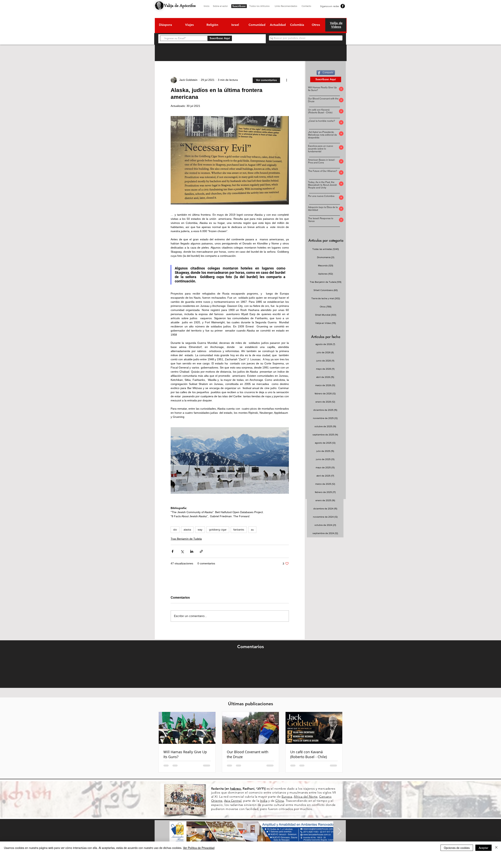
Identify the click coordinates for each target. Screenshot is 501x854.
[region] (165, 25)
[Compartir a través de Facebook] (172, 551)
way (200, 529)
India (263, 801)
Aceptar (483, 848)
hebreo (235, 788)
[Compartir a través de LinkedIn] (192, 551)
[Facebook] (343, 6)
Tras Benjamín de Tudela (186, 538)
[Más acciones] (286, 80)
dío (175, 529)
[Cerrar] (496, 848)
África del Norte (305, 796)
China (279, 801)
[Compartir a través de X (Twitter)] (182, 551)
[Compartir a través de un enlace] (201, 551)
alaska (187, 529)
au (252, 529)
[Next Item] (339, 831)
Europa (287, 796)
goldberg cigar (218, 529)
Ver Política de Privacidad (198, 848)
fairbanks (238, 529)
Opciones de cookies (457, 848)
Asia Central (232, 801)
